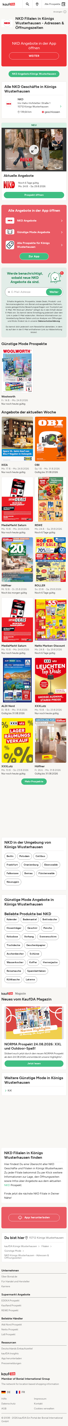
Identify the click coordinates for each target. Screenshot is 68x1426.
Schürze (34, 953)
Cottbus (40, 856)
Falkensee (12, 873)
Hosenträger (14, 928)
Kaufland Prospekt (11, 1305)
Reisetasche (14, 970)
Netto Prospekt (9, 1329)
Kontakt (38, 1403)
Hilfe (4, 1398)
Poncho (47, 928)
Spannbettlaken (36, 970)
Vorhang (29, 936)
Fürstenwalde (47, 873)
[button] (34, 162)
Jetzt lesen (34, 1063)
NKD (7, 1185)
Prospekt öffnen (34, 194)
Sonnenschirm (48, 936)
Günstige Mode (12, 1251)
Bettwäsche (50, 919)
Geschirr (32, 928)
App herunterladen (11, 1358)
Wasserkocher (15, 962)
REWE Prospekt (9, 1310)
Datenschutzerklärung (49, 321)
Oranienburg (31, 864)
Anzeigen (57, 12)
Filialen (45, 1246)
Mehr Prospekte (34, 781)
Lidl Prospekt (8, 1334)
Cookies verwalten (44, 1408)
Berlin (10, 856)
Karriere (5, 1286)
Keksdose (12, 936)
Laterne (30, 979)
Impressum (40, 1398)
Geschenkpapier (36, 945)
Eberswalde (51, 864)
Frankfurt (12, 864)
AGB (3, 1408)
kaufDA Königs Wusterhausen (20, 1246)
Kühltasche (13, 979)
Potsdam (24, 856)
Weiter (54, 292)
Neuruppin (13, 881)
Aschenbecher (15, 953)
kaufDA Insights (10, 1353)
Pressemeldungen (11, 1363)
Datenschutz (8, 1403)
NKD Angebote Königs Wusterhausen (34, 73)
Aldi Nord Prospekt (11, 1324)
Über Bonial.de (9, 1276)
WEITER (34, 55)
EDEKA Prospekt (10, 1300)
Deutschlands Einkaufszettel (17, 1348)
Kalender (12, 919)
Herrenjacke (50, 962)
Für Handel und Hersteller (15, 1281)
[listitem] (17, 377)
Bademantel (30, 919)
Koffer (33, 962)
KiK (10, 1090)
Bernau (28, 873)
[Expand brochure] (34, 149)
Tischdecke (13, 945)
